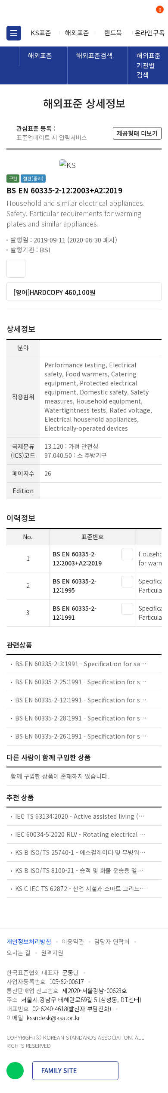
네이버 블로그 (15, 1070)
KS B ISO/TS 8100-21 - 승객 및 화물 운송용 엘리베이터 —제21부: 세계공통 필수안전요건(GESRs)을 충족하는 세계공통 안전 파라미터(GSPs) (81, 870)
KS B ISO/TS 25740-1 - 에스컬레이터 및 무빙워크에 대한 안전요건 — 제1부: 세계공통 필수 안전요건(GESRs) (81, 852)
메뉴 (13, 33)
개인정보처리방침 (28, 941)
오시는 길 (18, 952)
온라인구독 (150, 32)
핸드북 (113, 32)
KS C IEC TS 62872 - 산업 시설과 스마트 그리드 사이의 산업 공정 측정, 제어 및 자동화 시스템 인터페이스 (81, 888)
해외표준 (77, 32)
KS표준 (41, 32)
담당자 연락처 (112, 941)
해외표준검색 (94, 55)
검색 (123, 13)
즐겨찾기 (15, 268)
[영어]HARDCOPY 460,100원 (54, 292)
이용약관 (73, 941)
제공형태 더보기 (137, 133)
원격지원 (52, 952)
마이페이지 (139, 13)
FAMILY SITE (59, 1070)
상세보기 (127, 554)
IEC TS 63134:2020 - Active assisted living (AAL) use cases (81, 816)
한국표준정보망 (45, 12)
